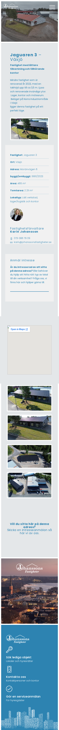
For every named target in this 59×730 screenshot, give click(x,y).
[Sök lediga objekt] (9, 650)
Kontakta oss (16, 677)
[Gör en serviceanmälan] (9, 689)
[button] (52, 7)
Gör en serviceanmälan (23, 696)
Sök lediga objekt (18, 657)
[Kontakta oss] (9, 669)
